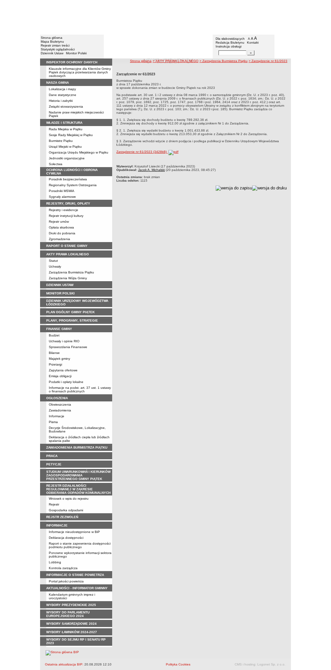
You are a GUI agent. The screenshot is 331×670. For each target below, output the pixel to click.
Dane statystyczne (62, 95)
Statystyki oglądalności (58, 49)
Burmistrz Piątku (61, 141)
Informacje (56, 416)
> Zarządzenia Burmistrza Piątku (223, 61)
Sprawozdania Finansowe (68, 347)
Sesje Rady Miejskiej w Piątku (71, 135)
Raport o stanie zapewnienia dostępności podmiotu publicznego (80, 545)
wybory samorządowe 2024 (71, 623)
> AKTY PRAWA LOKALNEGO (175, 61)
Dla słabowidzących (230, 38)
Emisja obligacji (60, 376)
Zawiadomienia (60, 410)
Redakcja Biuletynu (230, 42)
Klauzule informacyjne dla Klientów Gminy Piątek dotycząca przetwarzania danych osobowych (80, 72)
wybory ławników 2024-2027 (71, 632)
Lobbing (55, 562)
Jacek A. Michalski (151, 170)
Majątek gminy (59, 358)
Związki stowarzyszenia (66, 106)
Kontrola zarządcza (63, 568)
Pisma (53, 422)
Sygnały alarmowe (62, 196)
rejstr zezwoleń (62, 517)
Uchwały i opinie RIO (64, 341)
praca (52, 456)
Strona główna (51, 37)
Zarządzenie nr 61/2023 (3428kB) (142, 152)
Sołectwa (55, 164)
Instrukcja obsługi (228, 46)
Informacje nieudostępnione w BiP (74, 532)
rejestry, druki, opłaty (68, 203)
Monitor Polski (76, 53)
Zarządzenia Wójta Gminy (68, 278)
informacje (57, 525)
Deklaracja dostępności (66, 537)
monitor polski (60, 293)
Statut (53, 260)
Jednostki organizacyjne (67, 158)
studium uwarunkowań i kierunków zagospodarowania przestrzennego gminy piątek (78, 475)
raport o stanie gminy (67, 246)
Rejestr (54, 504)
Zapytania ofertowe (63, 370)
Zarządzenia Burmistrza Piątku (71, 272)
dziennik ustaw (59, 285)
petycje (53, 464)
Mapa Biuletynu (52, 41)
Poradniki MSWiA (61, 191)
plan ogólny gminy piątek (70, 312)
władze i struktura (64, 122)
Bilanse (54, 353)
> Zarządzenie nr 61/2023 (268, 61)
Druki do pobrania (62, 233)
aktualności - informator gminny (77, 588)
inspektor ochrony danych (71, 62)
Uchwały (55, 266)
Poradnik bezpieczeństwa (68, 179)
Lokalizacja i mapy (62, 89)
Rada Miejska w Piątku (65, 129)
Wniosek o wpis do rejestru (69, 498)
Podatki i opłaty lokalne (66, 382)
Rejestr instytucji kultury (66, 216)
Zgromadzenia (59, 239)
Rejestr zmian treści (55, 45)
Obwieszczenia (60, 404)
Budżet (54, 335)
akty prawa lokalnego (67, 254)
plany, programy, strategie (72, 320)
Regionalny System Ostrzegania (73, 185)
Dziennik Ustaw (52, 53)
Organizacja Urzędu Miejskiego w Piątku (78, 152)
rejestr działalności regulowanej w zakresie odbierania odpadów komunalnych (78, 489)
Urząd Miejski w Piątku (65, 146)
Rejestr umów (59, 221)
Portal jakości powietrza (66, 581)
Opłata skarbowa (61, 227)
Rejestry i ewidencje (63, 210)
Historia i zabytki (61, 100)
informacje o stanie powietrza (75, 575)
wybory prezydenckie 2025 (71, 605)
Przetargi (55, 364)
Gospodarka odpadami (66, 510)
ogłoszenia (57, 398)
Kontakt (253, 42)
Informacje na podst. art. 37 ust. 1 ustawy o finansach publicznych (80, 389)
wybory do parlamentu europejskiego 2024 (68, 614)
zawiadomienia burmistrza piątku (76, 447)
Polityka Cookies (178, 664)
